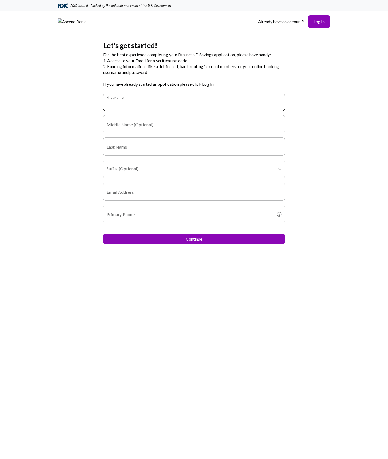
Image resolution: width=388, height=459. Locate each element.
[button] (319, 21)
